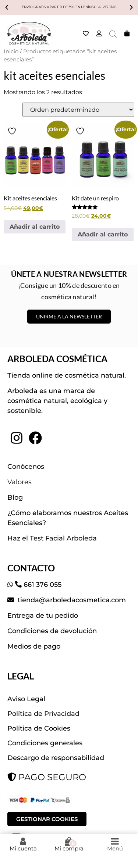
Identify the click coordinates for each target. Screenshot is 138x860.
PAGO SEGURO (51, 777)
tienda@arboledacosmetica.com (71, 600)
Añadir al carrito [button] (35, 226)
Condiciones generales (44, 743)
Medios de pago (33, 646)
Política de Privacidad (43, 714)
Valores (19, 482)
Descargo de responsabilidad (55, 758)
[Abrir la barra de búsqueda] (113, 34)
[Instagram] (16, 438)
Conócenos (25, 467)
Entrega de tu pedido (42, 615)
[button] (7, 7)
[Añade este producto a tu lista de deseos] (12, 131)
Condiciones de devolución (52, 631)
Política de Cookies (38, 728)
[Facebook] (35, 438)
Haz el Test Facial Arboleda (52, 538)
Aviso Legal (26, 699)
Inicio (11, 51)
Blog (15, 497)
